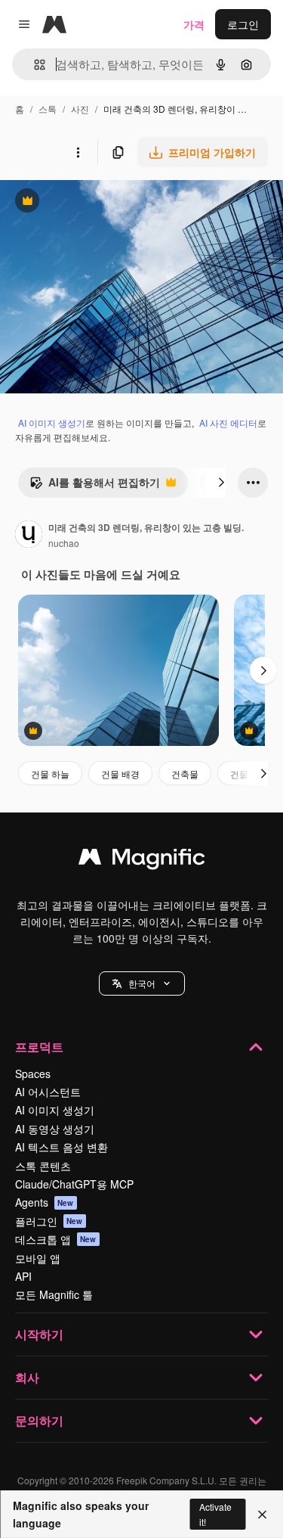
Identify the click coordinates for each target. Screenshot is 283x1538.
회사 (27, 1377)
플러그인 (49, 1221)
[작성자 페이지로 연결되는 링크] (28, 535)
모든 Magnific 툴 (54, 1294)
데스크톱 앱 (56, 1239)
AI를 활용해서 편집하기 (94, 485)
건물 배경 (120, 773)
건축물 (184, 773)
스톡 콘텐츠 (43, 1165)
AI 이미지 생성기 (51, 422)
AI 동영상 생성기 (54, 1128)
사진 (80, 108)
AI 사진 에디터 (228, 422)
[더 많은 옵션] (78, 152)
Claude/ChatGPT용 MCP (74, 1184)
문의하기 (39, 1420)
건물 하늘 (50, 773)
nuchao (63, 542)
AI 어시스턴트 (48, 1091)
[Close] (262, 1514)
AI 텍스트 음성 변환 (61, 1146)
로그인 (243, 24)
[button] (142, 983)
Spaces (33, 1073)
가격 (194, 24)
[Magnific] (141, 860)
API (23, 1276)
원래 (86, 202)
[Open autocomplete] (33, 64)
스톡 (47, 108)
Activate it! (215, 1513)
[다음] (221, 483)
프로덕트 (39, 1046)
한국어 (141, 983)
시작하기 (39, 1334)
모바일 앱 (37, 1258)
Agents (44, 1202)
